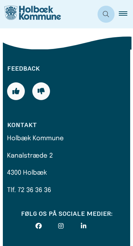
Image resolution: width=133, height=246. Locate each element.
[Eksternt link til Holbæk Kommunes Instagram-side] (69, 226)
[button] (126, 14)
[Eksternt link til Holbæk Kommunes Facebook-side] (47, 226)
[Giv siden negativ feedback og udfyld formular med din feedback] (41, 91)
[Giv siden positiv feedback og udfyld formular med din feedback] (16, 91)
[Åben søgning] (106, 14)
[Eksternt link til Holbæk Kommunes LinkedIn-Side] (92, 226)
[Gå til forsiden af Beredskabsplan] (46, 14)
